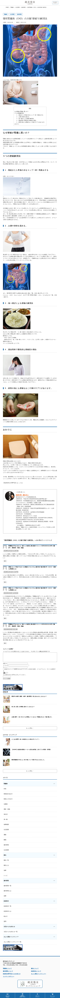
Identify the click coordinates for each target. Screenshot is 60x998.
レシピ (6, 875)
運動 (5, 834)
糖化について (35, 968)
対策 (5, 788)
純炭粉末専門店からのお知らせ (11, 973)
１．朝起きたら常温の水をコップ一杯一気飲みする (29, 115)
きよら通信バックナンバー (38, 973)
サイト (5, 667)
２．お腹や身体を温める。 (23, 116)
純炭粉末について (36, 971)
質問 (5, 921)
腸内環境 (19, 14)
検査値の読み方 (8, 794)
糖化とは (6, 865)
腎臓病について (7, 968)
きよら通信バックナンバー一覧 (12, 941)
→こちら (20, 482)
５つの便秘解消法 (19, 113)
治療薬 (6, 804)
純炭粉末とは (7, 911)
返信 (5, 561)
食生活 (6, 814)
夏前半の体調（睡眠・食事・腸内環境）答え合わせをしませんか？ (29, 696)
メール (5, 665)
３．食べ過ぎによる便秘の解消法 (25, 118)
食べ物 (6, 819)
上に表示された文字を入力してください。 (15, 674)
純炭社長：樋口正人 (22, 495)
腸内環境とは (7, 890)
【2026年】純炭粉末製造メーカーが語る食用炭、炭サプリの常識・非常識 (31, 749)
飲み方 (6, 916)
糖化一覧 (6, 860)
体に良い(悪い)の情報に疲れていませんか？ (23, 706)
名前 (5, 663)
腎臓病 (5, 14)
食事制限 (6, 824)
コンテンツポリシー (8, 976)
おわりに (16, 124)
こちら (26, 476)
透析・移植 (7, 809)
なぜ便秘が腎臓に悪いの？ (21, 111)
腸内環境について (8, 971)
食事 (5, 870)
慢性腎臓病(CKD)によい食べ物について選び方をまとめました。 (28, 759)
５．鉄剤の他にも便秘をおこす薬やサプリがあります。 (31, 122)
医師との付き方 (8, 799)
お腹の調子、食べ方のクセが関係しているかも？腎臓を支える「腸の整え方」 (32, 717)
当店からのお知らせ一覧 (11, 931)
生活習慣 (12, 14)
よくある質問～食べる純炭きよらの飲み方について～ (26, 739)
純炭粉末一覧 (7, 906)
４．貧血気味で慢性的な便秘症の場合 (26, 120)
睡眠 (5, 839)
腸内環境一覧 (7, 885)
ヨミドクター (10, 176)
